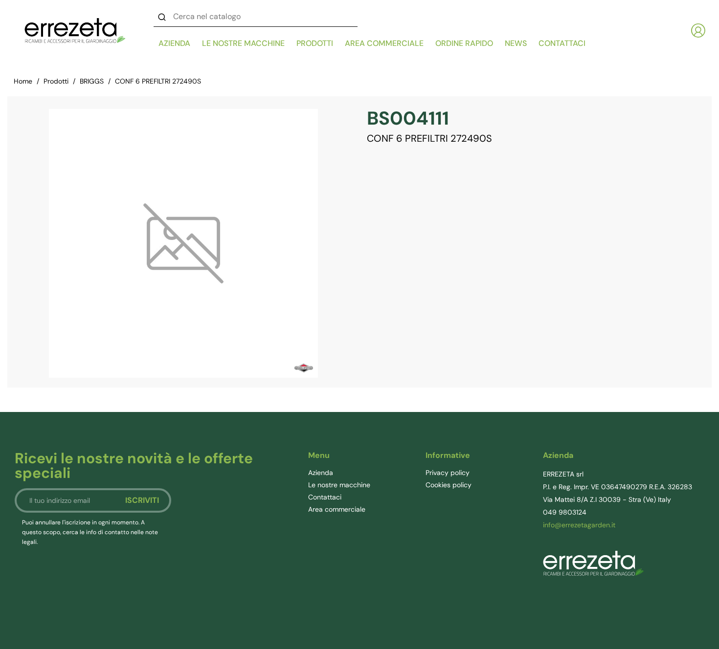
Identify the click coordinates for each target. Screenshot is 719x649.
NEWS (516, 43)
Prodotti (314, 43)
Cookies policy (449, 484)
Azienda (174, 43)
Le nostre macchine (243, 43)
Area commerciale (384, 43)
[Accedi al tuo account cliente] (698, 30)
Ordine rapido (464, 43)
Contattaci (324, 497)
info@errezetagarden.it (579, 524)
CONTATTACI (562, 43)
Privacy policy (448, 472)
